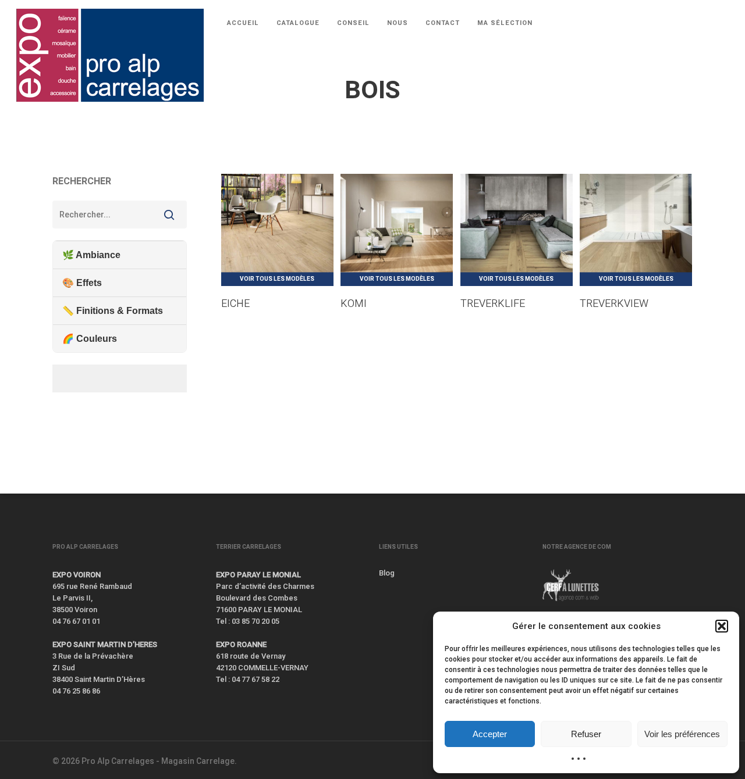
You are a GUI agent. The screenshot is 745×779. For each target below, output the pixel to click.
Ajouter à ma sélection (295, 187)
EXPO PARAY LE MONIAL (258, 574)
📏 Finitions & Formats (112, 311)
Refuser (586, 734)
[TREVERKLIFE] (516, 230)
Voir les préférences (682, 734)
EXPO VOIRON (76, 574)
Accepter (490, 734)
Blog (387, 573)
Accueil (64, 129)
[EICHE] (277, 230)
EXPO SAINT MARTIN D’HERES (104, 644)
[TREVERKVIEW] (636, 230)
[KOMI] (396, 230)
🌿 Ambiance (91, 255)
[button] (722, 626)
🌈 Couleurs (89, 339)
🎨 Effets (82, 283)
